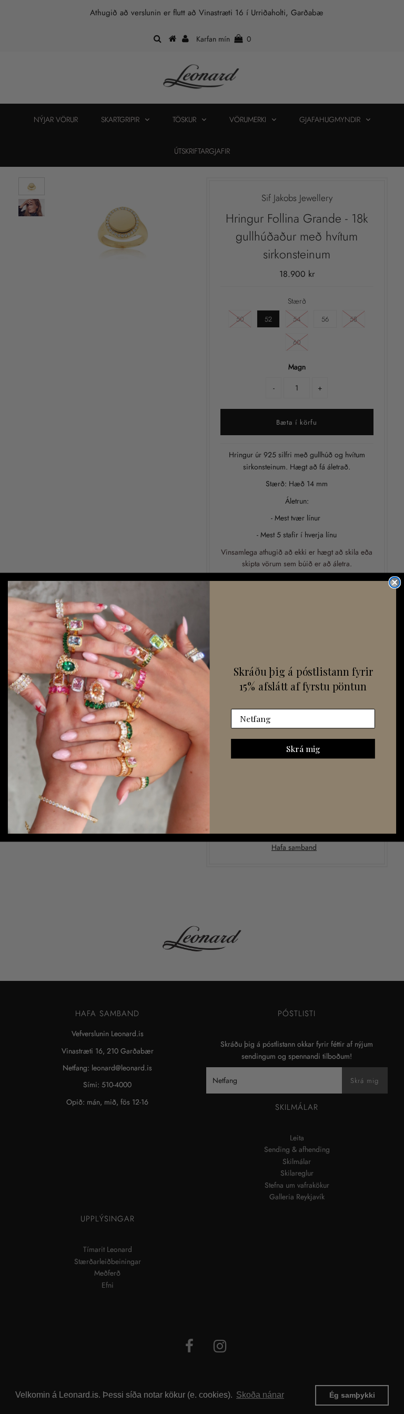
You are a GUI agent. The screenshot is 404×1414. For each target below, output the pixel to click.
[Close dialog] (394, 582)
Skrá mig (303, 748)
